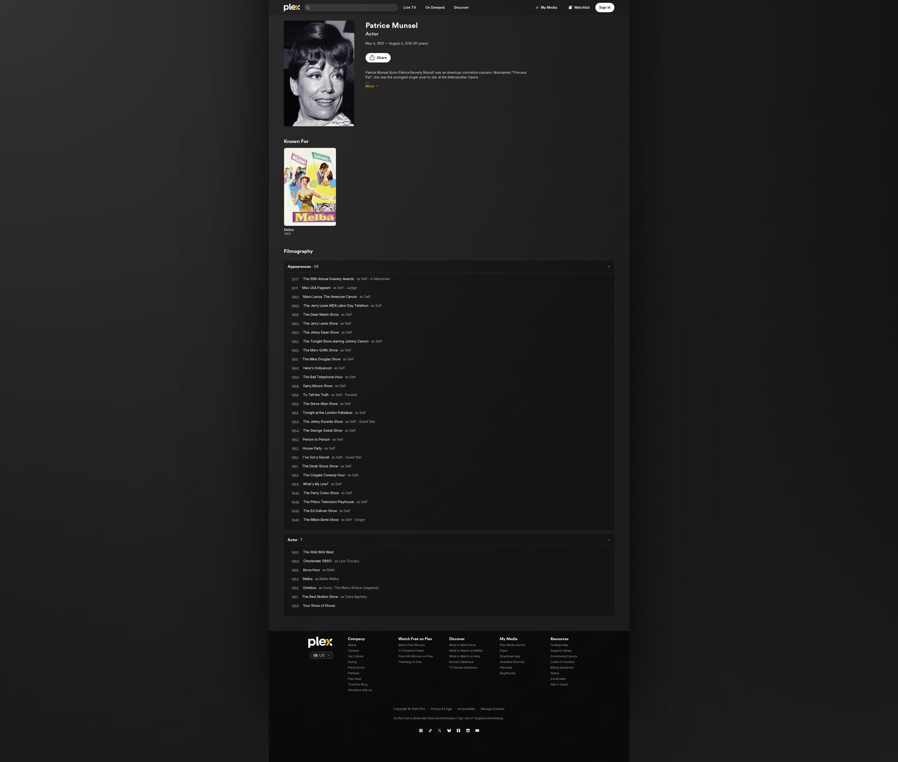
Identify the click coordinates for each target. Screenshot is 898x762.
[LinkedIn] (468, 730)
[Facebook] (458, 730)
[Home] (292, 7)
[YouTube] (477, 730)
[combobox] (354, 7)
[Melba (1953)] (310, 192)
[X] (439, 730)
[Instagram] (421, 730)
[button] (378, 57)
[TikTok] (430, 730)
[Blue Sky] (449, 730)
